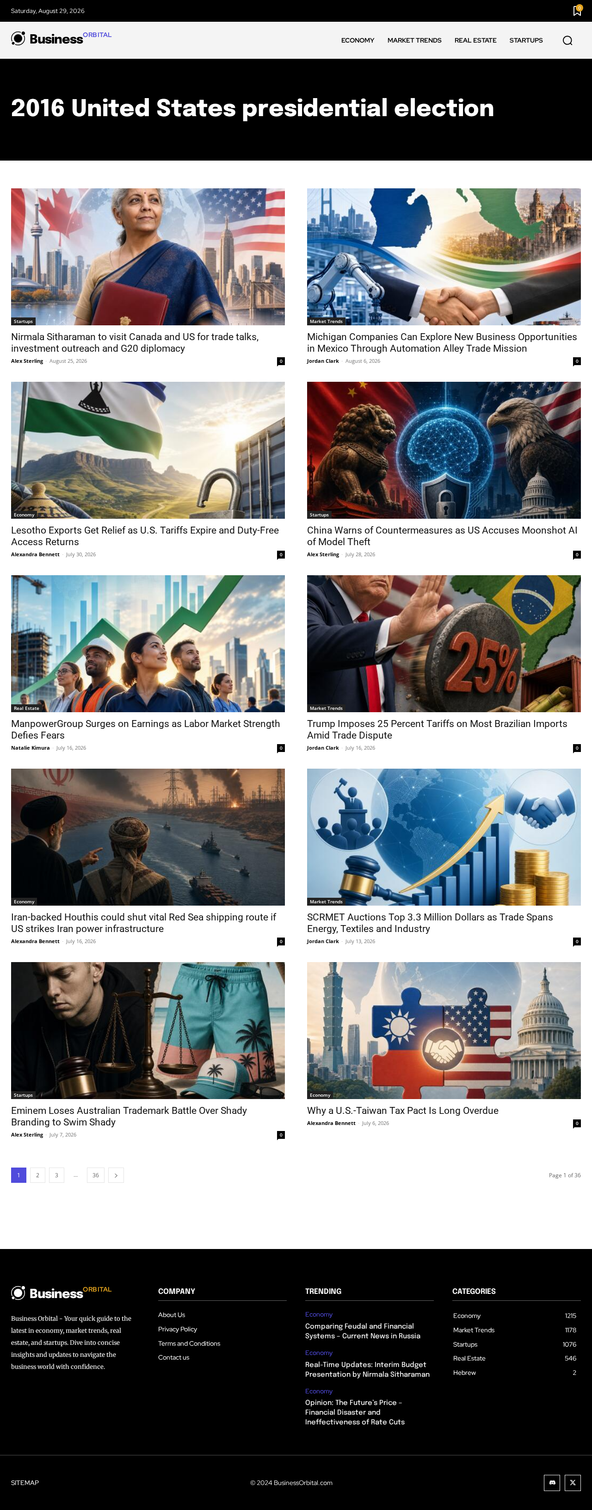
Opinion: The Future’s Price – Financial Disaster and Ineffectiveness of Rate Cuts (355, 1412)
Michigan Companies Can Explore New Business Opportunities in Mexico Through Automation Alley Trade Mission (442, 342)
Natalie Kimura (30, 747)
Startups (23, 321)
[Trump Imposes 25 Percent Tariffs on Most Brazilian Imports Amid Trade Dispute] (444, 643)
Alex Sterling (27, 360)
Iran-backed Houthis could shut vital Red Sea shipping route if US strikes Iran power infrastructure (143, 923)
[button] (567, 40)
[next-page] (116, 1175)
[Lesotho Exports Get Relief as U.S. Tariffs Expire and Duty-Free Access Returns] (148, 450)
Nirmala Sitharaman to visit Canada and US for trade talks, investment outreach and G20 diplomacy (135, 342)
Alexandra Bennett (35, 554)
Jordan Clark (323, 360)
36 (95, 1175)
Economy (24, 514)
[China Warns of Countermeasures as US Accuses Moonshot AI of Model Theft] (444, 450)
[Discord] (552, 1483)
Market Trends (326, 321)
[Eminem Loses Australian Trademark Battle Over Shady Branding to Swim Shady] (148, 1030)
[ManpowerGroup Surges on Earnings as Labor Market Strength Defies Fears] (148, 643)
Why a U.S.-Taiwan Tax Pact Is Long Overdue (403, 1110)
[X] (573, 1483)
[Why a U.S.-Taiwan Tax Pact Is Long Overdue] (444, 1030)
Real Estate (26, 708)
